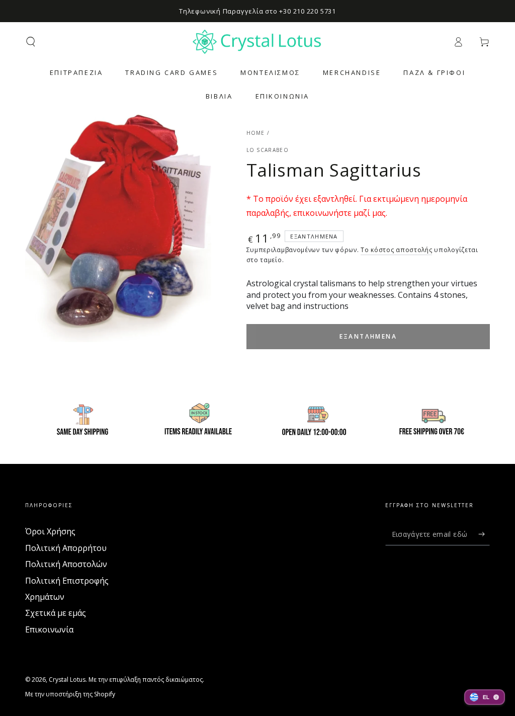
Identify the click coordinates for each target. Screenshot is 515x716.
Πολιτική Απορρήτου (66, 547)
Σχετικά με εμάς (55, 612)
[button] (31, 42)
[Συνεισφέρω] (484, 534)
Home (255, 132)
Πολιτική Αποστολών (66, 564)
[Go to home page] (257, 41)
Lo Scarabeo (267, 149)
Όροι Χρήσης (50, 531)
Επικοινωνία (49, 629)
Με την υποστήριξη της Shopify (70, 694)
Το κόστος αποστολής (396, 250)
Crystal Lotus (67, 679)
